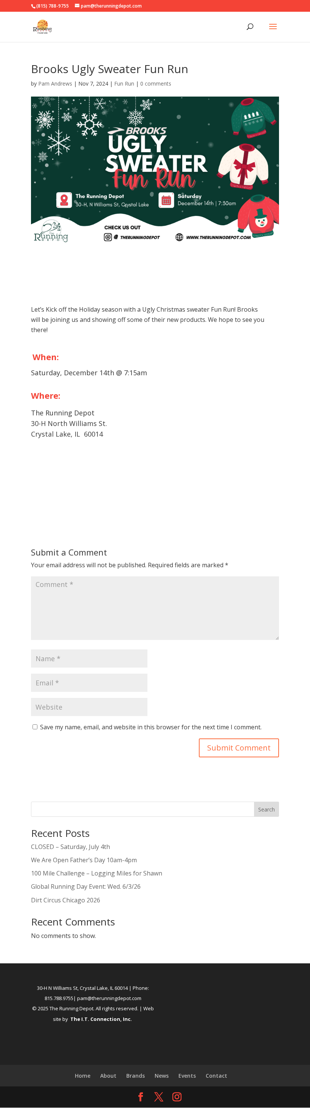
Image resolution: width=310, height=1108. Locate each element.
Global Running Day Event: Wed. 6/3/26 (86, 886)
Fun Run (124, 83)
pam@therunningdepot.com (109, 998)
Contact (216, 1075)
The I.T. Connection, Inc (100, 1019)
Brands (135, 1075)
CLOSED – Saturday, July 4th (70, 847)
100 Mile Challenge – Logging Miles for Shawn (96, 873)
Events (187, 1075)
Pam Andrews (55, 83)
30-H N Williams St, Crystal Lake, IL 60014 (82, 988)
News (162, 1075)
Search (266, 809)
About (108, 1075)
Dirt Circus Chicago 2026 (65, 900)
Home (82, 1075)
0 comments (155, 83)
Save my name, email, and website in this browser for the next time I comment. (151, 727)
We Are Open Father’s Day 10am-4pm (84, 860)
